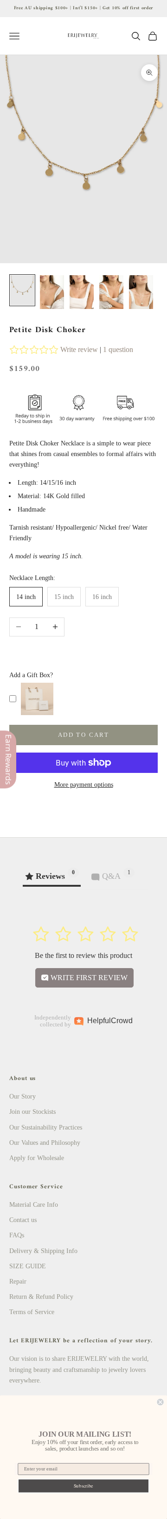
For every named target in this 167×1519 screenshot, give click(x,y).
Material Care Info (33, 1204)
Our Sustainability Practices (45, 1127)
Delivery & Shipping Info (43, 1250)
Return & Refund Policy (41, 1296)
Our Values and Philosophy (44, 1142)
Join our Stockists (32, 1111)
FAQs (16, 1235)
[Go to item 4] (111, 292)
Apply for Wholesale (36, 1158)
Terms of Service (31, 1312)
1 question (118, 349)
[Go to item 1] (22, 290)
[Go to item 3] (82, 292)
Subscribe (83, 1485)
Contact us (23, 1219)
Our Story (22, 1096)
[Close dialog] (160, 1402)
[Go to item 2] (52, 292)
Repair (17, 1281)
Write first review (88, 978)
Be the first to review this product (83, 955)
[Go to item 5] (141, 292)
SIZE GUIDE (27, 1266)
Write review (79, 349)
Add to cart (83, 734)
